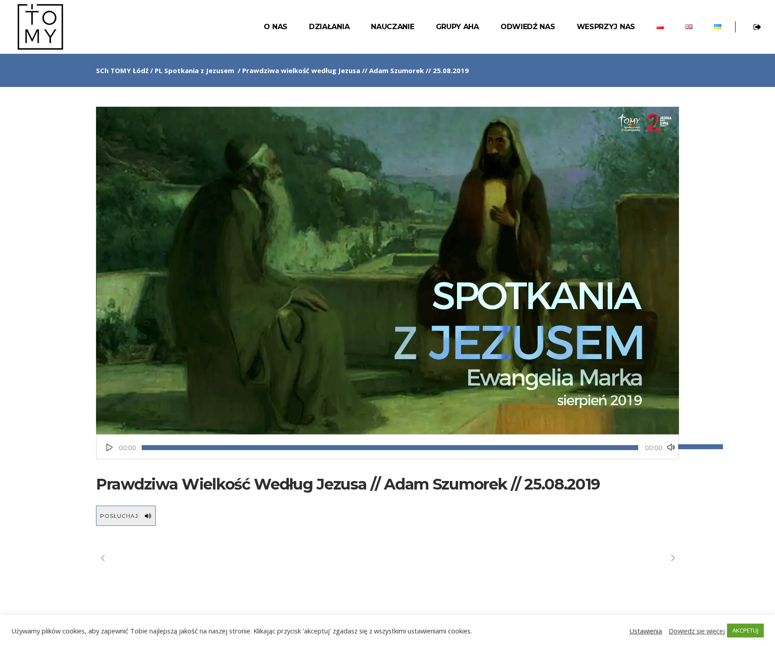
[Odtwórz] (109, 447)
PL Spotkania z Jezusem (194, 70)
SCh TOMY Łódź (122, 70)
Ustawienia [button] (645, 631)
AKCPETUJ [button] (745, 630)
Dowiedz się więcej (697, 631)
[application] (387, 447)
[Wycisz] (671, 447)
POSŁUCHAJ (119, 515)
